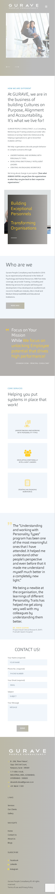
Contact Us (12, 835)
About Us (11, 839)
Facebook (14, 860)
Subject (11, 692)
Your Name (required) (16, 658)
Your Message (13, 703)
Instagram (14, 869)
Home (10, 831)
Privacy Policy (27, 887)
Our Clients (12, 809)
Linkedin (13, 864)
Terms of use (13, 887)
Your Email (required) (16, 680)
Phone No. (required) (16, 669)
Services (11, 805)
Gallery (10, 813)
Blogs (10, 843)
